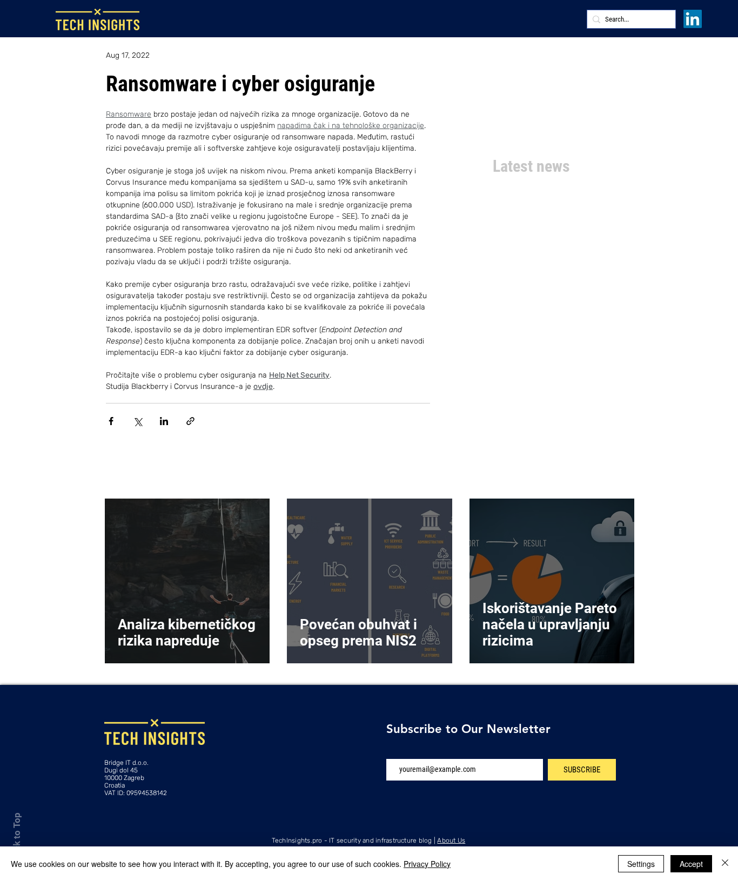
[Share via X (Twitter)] (137, 421)
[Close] (725, 863)
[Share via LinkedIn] (164, 421)
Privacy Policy (427, 863)
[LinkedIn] (692, 19)
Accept (691, 863)
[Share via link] (190, 421)
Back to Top (16, 837)
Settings (641, 863)
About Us (451, 840)
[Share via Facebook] (111, 421)
